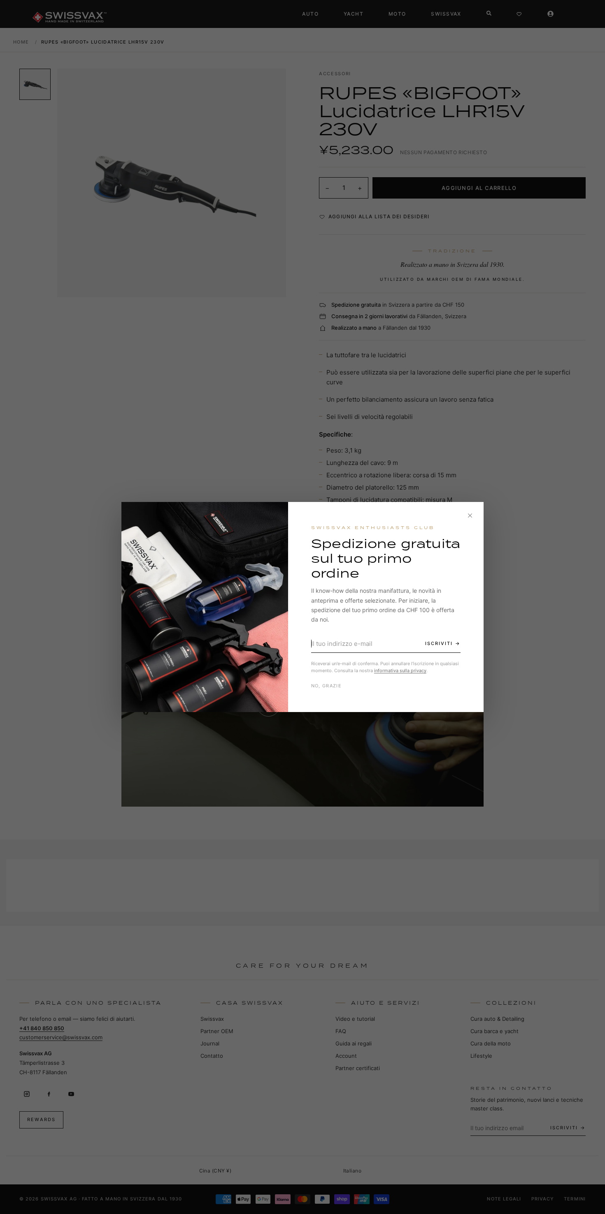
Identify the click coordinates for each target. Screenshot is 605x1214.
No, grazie (326, 686)
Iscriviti (439, 643)
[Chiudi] (470, 515)
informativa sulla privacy (400, 670)
